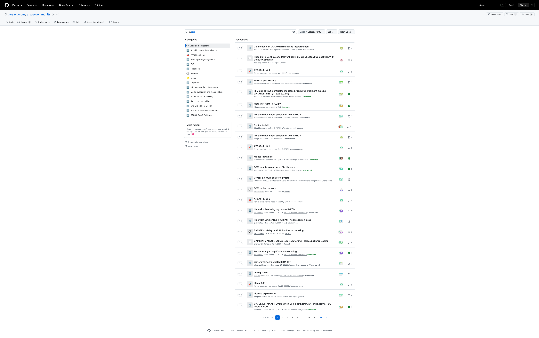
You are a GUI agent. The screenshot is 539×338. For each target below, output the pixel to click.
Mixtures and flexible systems (290, 50)
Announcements (292, 73)
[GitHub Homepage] (209, 330)
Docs (274, 330)
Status (256, 330)
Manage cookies (293, 330)
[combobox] (240, 32)
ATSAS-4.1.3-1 (262, 146)
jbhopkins (257, 128)
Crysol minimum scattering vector (272, 177)
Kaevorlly (257, 63)
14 (351, 127)
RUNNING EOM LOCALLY (267, 104)
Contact (282, 330)
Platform (17, 5)
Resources (48, 5)
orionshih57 (258, 244)
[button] (293, 31)
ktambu (257, 118)
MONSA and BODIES (265, 80)
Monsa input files (263, 156)
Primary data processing (298, 265)
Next (322, 317)
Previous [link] (269, 317)
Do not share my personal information (317, 330)
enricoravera (259, 84)
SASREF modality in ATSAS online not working (279, 230)
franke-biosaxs (260, 73)
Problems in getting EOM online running (275, 251)
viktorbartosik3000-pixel (264, 181)
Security (248, 330)
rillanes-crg (258, 107)
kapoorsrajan (259, 233)
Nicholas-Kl (258, 212)
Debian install (261, 125)
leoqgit (256, 139)
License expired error (265, 293)
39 (308, 317)
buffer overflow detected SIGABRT (272, 262)
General (283, 63)
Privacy (240, 330)
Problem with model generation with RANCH (277, 114)
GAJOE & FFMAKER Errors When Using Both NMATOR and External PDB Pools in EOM (292, 305)
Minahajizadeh (260, 160)
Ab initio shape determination (289, 84)
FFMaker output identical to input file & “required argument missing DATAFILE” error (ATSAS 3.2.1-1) (290, 92)
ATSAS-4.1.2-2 (262, 198)
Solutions (32, 5)
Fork (513, 14)
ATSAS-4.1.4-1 (262, 70)
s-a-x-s (257, 275)
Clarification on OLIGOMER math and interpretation (281, 46)
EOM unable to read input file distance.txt (276, 167)
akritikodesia (259, 191)
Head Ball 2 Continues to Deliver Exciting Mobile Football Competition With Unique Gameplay (294, 58)
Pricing (99, 5)
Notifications (496, 14)
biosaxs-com (16, 14)
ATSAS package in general (292, 128)
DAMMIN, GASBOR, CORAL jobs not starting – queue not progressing (291, 240)
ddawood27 (258, 310)
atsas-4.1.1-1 (261, 283)
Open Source (66, 5)
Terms (232, 330)
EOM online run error (265, 188)
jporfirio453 (258, 223)
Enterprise (84, 5)
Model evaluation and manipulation (307, 181)
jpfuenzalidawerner (261, 265)
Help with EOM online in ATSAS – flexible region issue (282, 219)
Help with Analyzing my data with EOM (274, 209)
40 (315, 317)
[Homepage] (6, 5)
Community (265, 330)
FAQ (279, 107)
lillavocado (258, 50)
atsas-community (39, 14)
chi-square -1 (261, 272)
